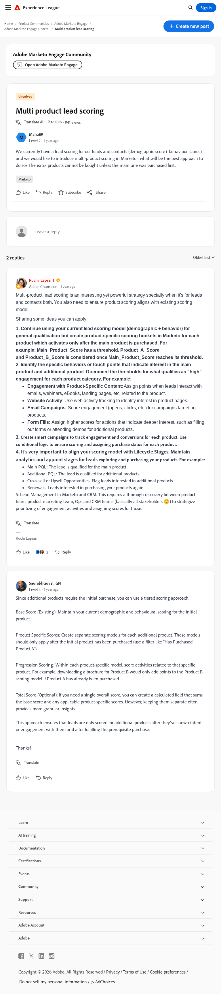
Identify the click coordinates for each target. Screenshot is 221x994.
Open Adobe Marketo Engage (51, 64)
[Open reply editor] (110, 231)
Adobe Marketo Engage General (26, 29)
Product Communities (33, 23)
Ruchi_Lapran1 (41, 280)
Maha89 (36, 134)
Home (8, 23)
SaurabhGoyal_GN (45, 583)
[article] (109, 417)
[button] (188, 26)
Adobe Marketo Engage (70, 23)
